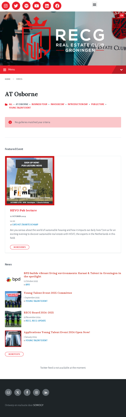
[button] (94, 4)
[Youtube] (36, 6)
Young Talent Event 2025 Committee (48, 292)
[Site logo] (63, 59)
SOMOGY (38, 405)
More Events (20, 247)
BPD (28, 285)
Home (7, 79)
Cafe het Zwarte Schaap (25, 225)
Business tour (39, 104)
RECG (28, 321)
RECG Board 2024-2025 (39, 312)
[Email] (8, 392)
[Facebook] (57, 6)
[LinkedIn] (45, 392)
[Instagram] (6, 6)
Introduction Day (78, 104)
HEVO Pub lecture (23, 210)
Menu (11, 69)
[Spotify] (26, 6)
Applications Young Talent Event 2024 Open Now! (57, 332)
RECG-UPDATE (39, 321)
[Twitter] (16, 6)
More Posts (14, 354)
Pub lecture (97, 104)
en (121, 15)
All (10, 104)
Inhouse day (57, 104)
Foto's (19, 79)
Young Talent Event (20, 108)
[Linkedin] (47, 6)
